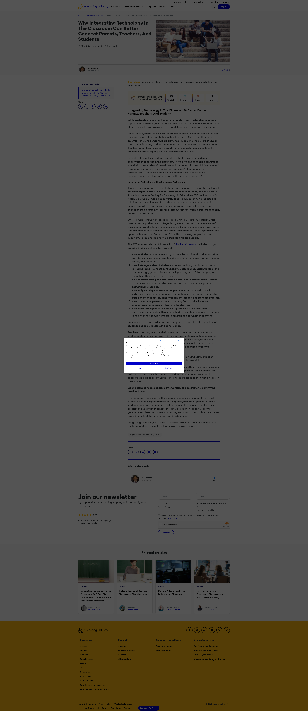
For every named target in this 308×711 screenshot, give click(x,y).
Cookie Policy (177, 341)
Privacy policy (165, 341)
